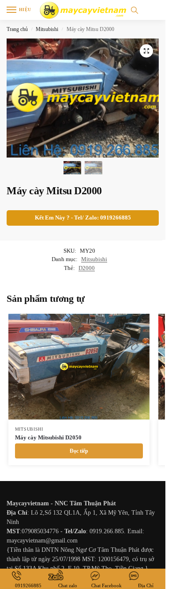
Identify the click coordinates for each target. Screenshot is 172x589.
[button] (146, 51)
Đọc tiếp (79, 451)
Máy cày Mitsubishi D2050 (48, 437)
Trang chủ (17, 29)
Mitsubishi (47, 29)
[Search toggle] (134, 10)
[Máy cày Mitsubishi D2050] (79, 367)
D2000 (87, 268)
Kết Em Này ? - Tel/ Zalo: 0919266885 (83, 218)
